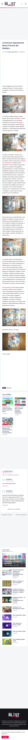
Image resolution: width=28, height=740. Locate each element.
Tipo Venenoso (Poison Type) (17, 624)
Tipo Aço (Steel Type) (19, 631)
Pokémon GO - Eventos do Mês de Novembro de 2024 (7, 409)
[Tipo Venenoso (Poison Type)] (7, 626)
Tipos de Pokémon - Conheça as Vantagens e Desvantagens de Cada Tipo (18, 573)
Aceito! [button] (5, 737)
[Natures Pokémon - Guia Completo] (7, 583)
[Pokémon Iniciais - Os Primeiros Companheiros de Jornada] (7, 600)
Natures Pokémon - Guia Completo (18, 581)
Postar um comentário (14, 509)
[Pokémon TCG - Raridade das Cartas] (7, 609)
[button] (2, 4)
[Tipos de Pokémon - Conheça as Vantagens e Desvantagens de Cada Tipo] (7, 572)
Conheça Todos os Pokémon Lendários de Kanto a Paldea (18, 590)
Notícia (9, 388)
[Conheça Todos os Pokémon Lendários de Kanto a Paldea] (7, 591)
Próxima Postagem (21, 514)
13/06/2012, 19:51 (9, 492)
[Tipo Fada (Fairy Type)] (7, 617)
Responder (5, 486)
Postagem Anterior (7, 514)
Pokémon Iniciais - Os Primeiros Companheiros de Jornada (19, 600)
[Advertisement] (14, 24)
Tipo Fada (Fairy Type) (19, 615)
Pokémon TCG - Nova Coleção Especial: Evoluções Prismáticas (19, 410)
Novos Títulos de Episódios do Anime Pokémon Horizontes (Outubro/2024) (7, 429)
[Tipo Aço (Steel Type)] (7, 634)
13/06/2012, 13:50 (10, 481)
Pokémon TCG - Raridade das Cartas (18, 607)
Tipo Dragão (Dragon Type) (19, 640)
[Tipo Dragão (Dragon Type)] (7, 642)
